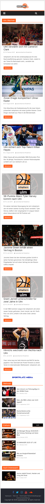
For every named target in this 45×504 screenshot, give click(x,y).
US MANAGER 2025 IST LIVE (26, 442)
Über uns (15, 496)
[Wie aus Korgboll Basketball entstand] (9, 452)
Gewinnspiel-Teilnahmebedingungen (30, 496)
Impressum (8, 496)
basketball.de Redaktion (25, 52)
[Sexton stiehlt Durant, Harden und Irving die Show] (9, 472)
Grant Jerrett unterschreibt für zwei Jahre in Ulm (20, 300)
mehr (37, 425)
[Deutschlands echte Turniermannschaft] (9, 410)
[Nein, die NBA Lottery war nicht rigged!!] (9, 399)
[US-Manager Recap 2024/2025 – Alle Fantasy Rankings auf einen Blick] (9, 430)
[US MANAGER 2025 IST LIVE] (9, 441)
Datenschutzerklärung (23, 498)
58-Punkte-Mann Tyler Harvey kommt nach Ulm (20, 197)
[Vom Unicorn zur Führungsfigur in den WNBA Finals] (9, 388)
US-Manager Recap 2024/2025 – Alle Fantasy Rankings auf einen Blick (28, 433)
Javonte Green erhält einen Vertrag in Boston (18, 249)
